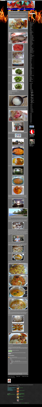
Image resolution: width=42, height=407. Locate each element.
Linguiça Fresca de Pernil (21, 390)
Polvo (30, 66)
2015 (30, 88)
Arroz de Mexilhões (21, 399)
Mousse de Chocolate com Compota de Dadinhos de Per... (32, 95)
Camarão (30, 34)
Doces (30, 45)
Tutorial (30, 77)
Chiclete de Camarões (21, 396)
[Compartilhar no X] (9, 353)
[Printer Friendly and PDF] (10, 351)
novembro (32, 111)
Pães (29, 62)
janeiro (31, 89)
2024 (30, 120)
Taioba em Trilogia (21, 387)
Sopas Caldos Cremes (31, 75)
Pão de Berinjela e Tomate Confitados (32, 101)
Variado (30, 78)
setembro (32, 109)
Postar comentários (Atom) (12, 377)
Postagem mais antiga (25, 376)
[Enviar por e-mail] (8, 353)
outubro (31, 110)
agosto (31, 108)
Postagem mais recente (11, 376)
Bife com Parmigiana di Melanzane (32, 97)
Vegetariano (30, 79)
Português (30, 67)
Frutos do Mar (30, 48)
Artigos (30, 27)
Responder (11, 358)
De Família (30, 44)
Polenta (30, 65)
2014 (30, 87)
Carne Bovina (30, 35)
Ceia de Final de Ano (31, 40)
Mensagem (30, 56)
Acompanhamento (31, 23)
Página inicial (18, 376)
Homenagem (30, 49)
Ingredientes (30, 50)
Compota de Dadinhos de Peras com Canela (31, 93)
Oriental (30, 60)
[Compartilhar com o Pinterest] (10, 353)
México (30, 57)
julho (31, 107)
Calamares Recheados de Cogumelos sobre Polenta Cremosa (21, 394)
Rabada (30, 70)
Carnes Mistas (30, 39)
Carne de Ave (30, 36)
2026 (30, 122)
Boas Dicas (30, 31)
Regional (30, 71)
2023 (30, 119)
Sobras (30, 74)
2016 (30, 113)
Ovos (29, 61)
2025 (30, 121)
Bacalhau (30, 28)
